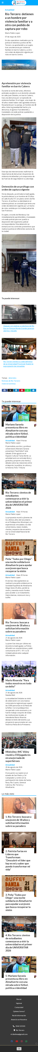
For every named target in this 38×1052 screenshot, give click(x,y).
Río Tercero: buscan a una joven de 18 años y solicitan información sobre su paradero (17, 627)
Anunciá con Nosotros (19, 1019)
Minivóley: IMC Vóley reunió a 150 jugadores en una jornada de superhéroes (18, 756)
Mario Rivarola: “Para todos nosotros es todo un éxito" (18, 683)
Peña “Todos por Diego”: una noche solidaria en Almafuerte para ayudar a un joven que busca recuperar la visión (18, 565)
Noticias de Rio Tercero (11, 381)
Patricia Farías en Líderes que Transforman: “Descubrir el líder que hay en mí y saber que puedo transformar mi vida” (17, 860)
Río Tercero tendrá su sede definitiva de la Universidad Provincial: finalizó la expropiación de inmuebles (18, 364)
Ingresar (19, 1003)
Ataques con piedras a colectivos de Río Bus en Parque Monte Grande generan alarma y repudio (18, 328)
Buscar (19, 999)
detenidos (12, 378)
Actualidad (9, 10)
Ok (19, 1049)
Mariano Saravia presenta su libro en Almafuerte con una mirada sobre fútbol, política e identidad (16, 430)
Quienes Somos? (19, 1011)
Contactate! (19, 1007)
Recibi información (19, 1015)
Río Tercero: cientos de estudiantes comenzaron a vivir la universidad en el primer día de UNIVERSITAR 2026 (18, 500)
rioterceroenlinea (9, 384)
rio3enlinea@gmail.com (19, 1034)
